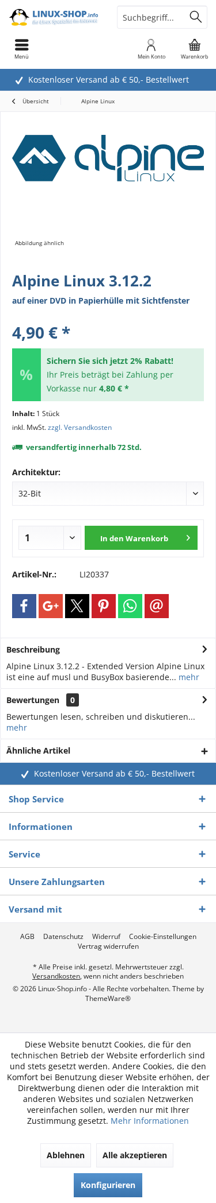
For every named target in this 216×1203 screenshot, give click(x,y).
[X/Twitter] (77, 606)
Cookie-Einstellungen (162, 936)
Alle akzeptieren (135, 1155)
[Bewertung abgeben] (108, 317)
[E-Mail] (157, 606)
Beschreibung (33, 649)
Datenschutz (63, 936)
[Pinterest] (104, 606)
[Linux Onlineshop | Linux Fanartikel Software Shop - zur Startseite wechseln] (54, 17)
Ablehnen (66, 1155)
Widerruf (106, 936)
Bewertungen (32, 699)
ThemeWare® (108, 998)
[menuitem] (194, 49)
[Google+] (51, 606)
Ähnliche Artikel (38, 750)
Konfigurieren (108, 1184)
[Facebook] (24, 606)
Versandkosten (56, 976)
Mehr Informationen (150, 1120)
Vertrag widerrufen (108, 946)
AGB (27, 936)
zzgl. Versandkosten (80, 427)
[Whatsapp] (130, 606)
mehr (187, 677)
